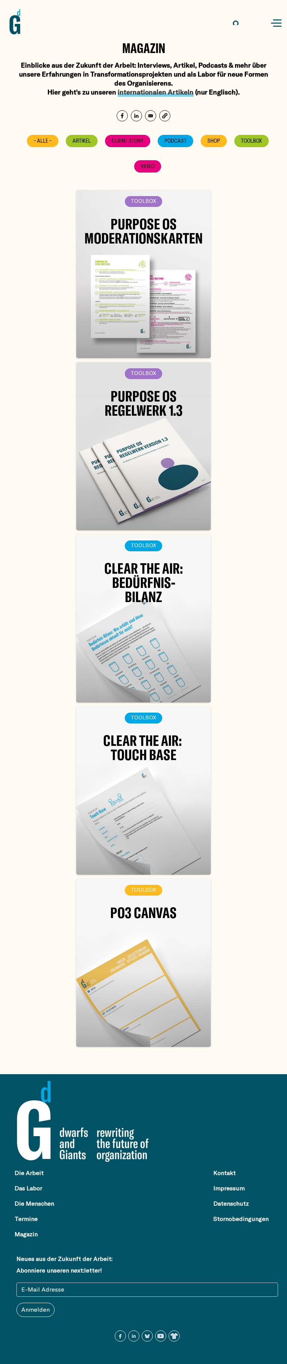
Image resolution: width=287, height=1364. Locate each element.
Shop (213, 141)
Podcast (175, 141)
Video (147, 166)
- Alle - (43, 141)
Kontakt (224, 1173)
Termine (26, 1219)
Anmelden (35, 1310)
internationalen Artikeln (156, 92)
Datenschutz (231, 1204)
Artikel (81, 141)
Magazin (26, 1234)
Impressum (229, 1188)
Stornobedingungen (241, 1219)
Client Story (128, 141)
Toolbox (251, 141)
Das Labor (28, 1188)
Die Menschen (34, 1204)
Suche (242, 23)
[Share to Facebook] (122, 115)
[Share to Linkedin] (136, 115)
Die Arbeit (29, 1173)
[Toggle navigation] (276, 23)
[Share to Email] (150, 115)
